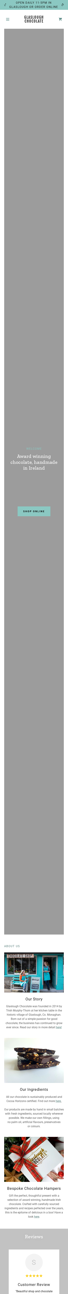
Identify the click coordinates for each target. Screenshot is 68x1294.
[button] (8, 19)
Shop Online (34, 511)
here (36, 1216)
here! (59, 1027)
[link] (34, 19)
